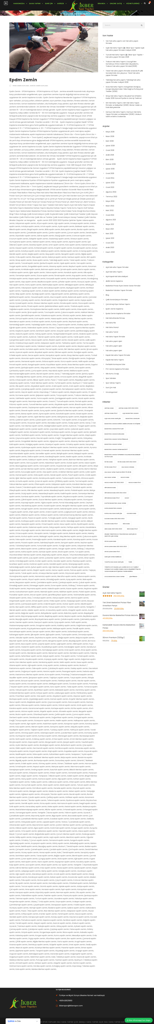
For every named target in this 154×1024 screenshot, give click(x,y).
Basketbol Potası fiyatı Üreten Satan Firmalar (123, 286)
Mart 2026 (110, 141)
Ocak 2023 (110, 187)
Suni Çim (49, 3)
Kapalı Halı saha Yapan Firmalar (118, 355)
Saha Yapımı (35, 3)
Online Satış (116, 3)
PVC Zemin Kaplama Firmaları (117, 369)
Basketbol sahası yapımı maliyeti (116, 449)
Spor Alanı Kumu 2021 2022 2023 (116, 546)
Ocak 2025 (110, 173)
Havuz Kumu (125, 477)
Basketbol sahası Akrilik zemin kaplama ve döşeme (122, 424)
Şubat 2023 (110, 183)
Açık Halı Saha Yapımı (114, 272)
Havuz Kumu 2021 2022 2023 (114, 482)
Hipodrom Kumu (110, 487)
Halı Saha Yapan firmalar (115, 337)
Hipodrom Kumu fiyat (112, 498)
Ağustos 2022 (111, 192)
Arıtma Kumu (109, 408)
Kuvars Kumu (131, 513)
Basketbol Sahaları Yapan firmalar (119, 290)
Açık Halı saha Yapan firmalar (117, 267)
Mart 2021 (109, 233)
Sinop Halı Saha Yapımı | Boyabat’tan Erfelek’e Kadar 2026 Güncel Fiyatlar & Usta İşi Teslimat (124, 97)
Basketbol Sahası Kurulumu (114, 434)
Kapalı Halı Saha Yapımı (115, 360)
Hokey (127, 498)
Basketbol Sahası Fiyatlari (114, 429)
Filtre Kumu (109, 462)
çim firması (133, 576)
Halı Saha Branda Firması (115, 318)
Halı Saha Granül (112, 327)
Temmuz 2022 (111, 196)
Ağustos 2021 (111, 220)
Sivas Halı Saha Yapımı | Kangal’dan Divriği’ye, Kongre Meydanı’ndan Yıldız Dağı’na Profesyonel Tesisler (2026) (124, 89)
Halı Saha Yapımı (110, 477)
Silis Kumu (126, 524)
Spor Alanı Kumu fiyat (112, 551)
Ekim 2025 (110, 159)
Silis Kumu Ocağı (112, 374)
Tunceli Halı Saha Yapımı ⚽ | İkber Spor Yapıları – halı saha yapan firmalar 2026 (125, 56)
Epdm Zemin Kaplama (21, 86)
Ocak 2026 (110, 150)
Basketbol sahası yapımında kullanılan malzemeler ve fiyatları (122, 456)
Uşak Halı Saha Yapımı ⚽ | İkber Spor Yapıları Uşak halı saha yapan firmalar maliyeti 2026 (125, 49)
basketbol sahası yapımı (113, 444)
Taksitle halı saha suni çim (114, 562)
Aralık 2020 (110, 247)
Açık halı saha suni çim (113, 418)
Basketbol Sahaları (132, 418)
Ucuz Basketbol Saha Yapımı (114, 576)
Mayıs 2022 (110, 201)
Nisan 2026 (110, 136)
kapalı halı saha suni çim (113, 513)
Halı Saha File (111, 323)
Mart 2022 (110, 210)
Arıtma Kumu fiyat (111, 413)
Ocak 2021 (110, 243)
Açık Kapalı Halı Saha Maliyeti (117, 276)
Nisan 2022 (110, 206)
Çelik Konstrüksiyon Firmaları (117, 299)
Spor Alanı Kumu (110, 541)
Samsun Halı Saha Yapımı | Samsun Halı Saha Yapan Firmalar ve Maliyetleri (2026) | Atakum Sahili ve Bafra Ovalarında (124, 114)
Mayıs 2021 (110, 224)
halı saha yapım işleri (114, 341)
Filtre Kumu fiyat (111, 467)
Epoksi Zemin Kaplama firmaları (118, 313)
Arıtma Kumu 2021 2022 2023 (128, 408)
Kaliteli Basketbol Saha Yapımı (115, 503)
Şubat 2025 (110, 169)
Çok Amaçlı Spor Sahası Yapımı (118, 304)
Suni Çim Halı (111, 387)
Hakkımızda (19, 3)
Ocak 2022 (110, 215)
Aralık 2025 (110, 155)
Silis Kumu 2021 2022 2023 (113, 529)
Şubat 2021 (110, 238)
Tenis (130, 562)
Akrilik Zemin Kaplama (39, 86)
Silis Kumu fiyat (132, 529)
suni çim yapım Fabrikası (113, 557)
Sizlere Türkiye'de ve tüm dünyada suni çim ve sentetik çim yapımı (120, 535)
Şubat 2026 (110, 145)
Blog (107, 295)
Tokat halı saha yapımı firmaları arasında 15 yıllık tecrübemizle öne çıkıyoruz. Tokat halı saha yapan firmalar (124, 73)
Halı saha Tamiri (112, 332)
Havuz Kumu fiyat (135, 482)
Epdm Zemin (23, 80)
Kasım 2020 (110, 252)
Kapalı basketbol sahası (113, 508)
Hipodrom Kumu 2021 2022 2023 (115, 493)
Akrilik (60, 3)
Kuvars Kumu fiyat (111, 524)
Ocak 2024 (110, 178)
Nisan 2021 (110, 229)
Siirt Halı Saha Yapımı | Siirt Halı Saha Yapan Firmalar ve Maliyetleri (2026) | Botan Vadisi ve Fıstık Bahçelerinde (124, 105)
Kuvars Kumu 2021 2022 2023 (114, 519)
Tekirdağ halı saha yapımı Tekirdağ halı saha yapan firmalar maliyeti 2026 (123, 81)
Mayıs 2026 (110, 132)
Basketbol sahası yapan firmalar (116, 439)
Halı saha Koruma (128, 467)
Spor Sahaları (111, 378)
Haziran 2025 (111, 164)
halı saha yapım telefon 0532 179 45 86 (118, 472)
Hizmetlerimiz (133, 3)
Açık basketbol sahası (130, 413)
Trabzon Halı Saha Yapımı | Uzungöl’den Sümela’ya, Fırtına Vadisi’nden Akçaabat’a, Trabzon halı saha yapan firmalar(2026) (122, 64)
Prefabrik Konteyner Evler (115, 364)
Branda (101, 3)
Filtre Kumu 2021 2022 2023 (127, 462)
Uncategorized (111, 392)
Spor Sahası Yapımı (113, 383)
